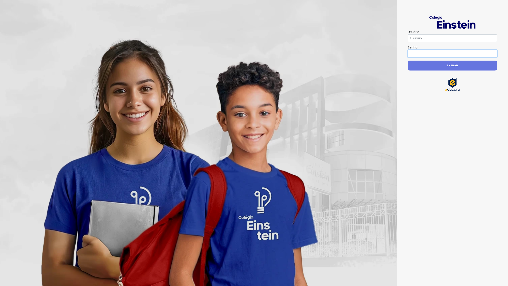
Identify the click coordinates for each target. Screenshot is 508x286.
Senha (413, 47)
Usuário (413, 32)
